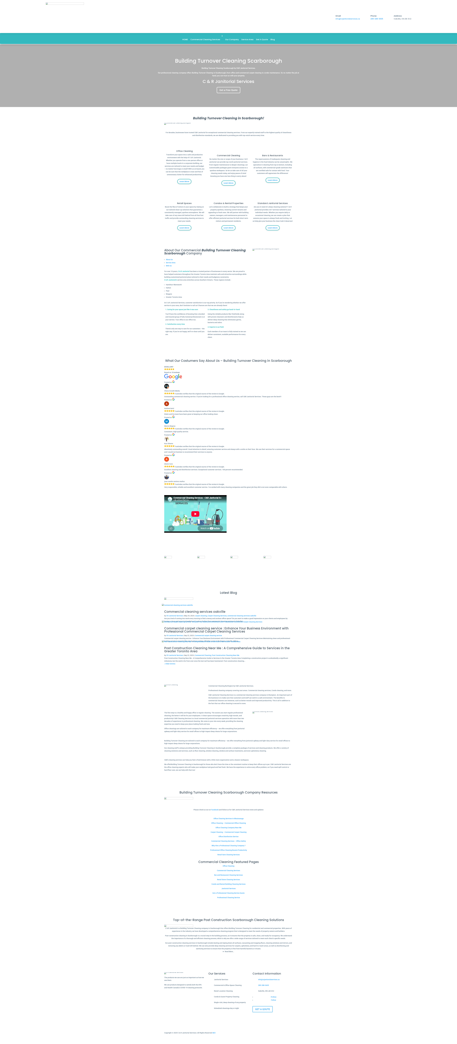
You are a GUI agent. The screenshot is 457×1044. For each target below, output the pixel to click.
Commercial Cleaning (203, 655)
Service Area (247, 39)
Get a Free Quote (228, 90)
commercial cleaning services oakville (241, 616)
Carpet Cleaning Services (217, 616)
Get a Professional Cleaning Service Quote (228, 893)
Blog (273, 39)
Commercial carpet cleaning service (208, 635)
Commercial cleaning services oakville (194, 612)
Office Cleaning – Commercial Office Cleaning (228, 823)
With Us (169, 266)
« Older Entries (169, 664)
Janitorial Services (228, 888)
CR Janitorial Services (174, 616)
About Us (169, 259)
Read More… (229, 951)
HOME (185, 39)
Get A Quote (262, 39)
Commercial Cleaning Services (205, 39)
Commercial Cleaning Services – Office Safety (228, 841)
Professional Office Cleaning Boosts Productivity (228, 850)
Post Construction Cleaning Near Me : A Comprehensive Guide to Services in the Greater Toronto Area (227, 649)
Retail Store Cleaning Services (228, 880)
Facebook (215, 810)
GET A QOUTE (262, 1009)
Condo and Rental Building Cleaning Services (228, 884)
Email (338, 16)
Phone (373, 16)
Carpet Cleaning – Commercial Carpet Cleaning (228, 832)
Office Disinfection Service (228, 836)
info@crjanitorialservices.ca (348, 19)
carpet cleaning (201, 616)
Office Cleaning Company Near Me (228, 828)
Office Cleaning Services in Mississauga (229, 818)
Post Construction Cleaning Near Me (225, 655)
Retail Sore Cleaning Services (228, 855)
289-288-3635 (376, 19)
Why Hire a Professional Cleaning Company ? (229, 846)
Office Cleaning (228, 866)
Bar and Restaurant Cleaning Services (228, 875)
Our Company (232, 39)
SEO (214, 1033)
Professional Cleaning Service (228, 898)
